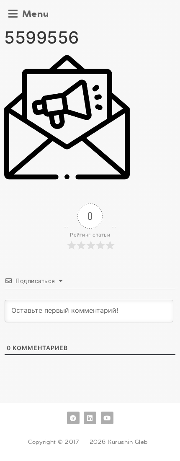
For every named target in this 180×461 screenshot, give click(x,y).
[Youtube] (107, 418)
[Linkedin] (90, 418)
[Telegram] (73, 418)
